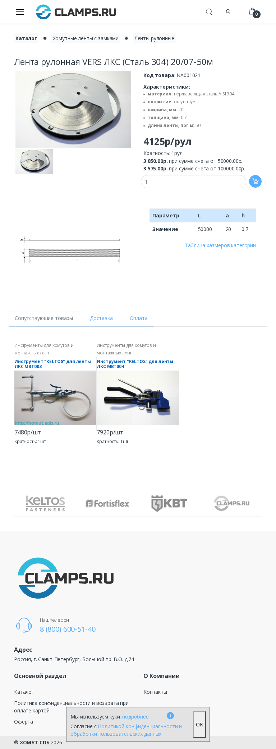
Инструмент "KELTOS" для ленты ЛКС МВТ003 (52, 364)
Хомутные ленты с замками (86, 38)
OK (199, 724)
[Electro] (76, 11)
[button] (209, 11)
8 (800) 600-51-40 (68, 629)
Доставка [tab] (101, 318)
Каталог (26, 38)
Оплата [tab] (139, 318)
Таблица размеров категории (220, 245)
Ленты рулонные (154, 38)
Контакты (155, 691)
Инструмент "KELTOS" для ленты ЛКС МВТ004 (135, 364)
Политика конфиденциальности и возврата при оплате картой (71, 706)
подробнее (135, 716)
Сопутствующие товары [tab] (44, 318)
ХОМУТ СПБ (35, 742)
